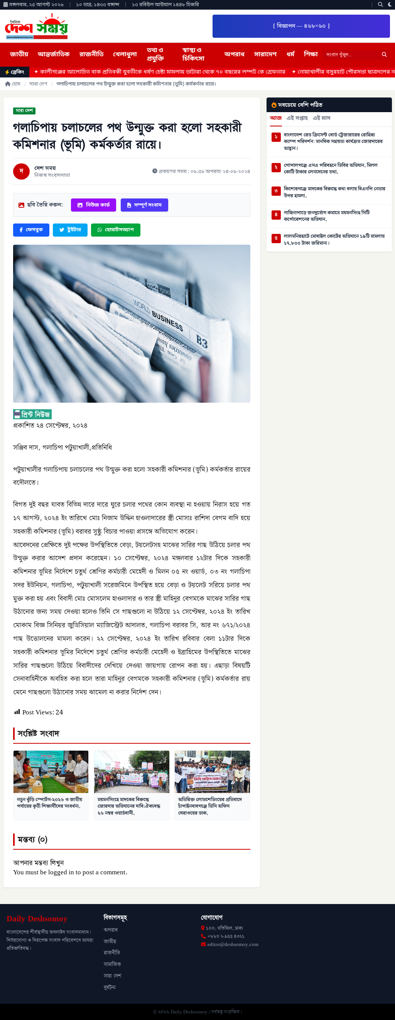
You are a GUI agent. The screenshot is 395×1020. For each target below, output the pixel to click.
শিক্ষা (311, 55)
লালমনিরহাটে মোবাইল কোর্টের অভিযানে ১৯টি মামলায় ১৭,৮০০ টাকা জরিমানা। (334, 240)
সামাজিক (112, 964)
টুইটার (74, 230)
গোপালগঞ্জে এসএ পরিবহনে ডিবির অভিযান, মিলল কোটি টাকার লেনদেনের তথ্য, (331, 169)
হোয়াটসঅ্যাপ (119, 230)
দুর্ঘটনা (110, 987)
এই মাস (322, 118)
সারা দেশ (38, 84)
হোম (16, 84)
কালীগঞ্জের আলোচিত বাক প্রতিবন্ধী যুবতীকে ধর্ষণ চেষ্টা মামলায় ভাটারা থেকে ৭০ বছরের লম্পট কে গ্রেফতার (125, 72)
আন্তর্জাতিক (53, 55)
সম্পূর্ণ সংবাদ (148, 205)
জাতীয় (19, 55)
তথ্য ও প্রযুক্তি (155, 55)
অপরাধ (235, 55)
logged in (61, 872)
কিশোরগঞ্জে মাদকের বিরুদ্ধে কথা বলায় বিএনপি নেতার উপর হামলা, (334, 192)
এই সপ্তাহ (297, 118)
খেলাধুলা (125, 55)
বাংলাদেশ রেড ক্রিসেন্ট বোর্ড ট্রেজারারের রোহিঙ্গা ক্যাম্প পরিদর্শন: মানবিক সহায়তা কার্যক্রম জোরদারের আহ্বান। (333, 142)
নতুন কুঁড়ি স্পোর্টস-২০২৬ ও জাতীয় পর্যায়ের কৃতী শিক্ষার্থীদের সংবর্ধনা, (49, 803)
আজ (276, 118)
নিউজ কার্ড (98, 205)
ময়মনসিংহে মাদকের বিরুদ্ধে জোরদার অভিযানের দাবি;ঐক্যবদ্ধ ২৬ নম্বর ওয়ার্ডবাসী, (129, 806)
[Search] (380, 5)
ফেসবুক (34, 230)
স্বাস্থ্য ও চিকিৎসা (193, 55)
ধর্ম (290, 55)
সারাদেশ (265, 55)
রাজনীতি (91, 55)
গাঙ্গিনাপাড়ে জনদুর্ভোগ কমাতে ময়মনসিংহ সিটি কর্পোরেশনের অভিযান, (327, 216)
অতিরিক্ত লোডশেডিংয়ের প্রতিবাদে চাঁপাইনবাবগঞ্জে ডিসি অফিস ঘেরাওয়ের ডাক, (210, 806)
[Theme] (390, 5)
